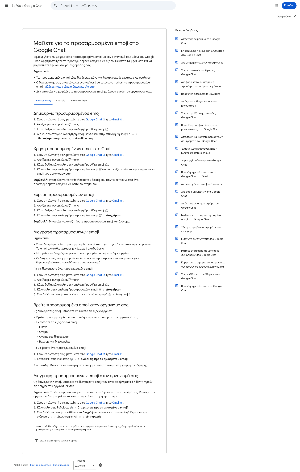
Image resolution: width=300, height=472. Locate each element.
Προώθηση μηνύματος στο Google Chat (201, 288)
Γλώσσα (81, 461)
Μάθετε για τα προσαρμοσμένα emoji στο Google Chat (201, 217)
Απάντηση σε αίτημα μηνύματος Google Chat (200, 205)
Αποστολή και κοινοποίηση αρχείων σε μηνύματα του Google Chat (202, 139)
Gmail (115, 119)
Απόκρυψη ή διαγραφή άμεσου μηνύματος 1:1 (199, 103)
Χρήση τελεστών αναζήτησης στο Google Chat (200, 72)
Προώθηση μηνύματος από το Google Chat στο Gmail (198, 174)
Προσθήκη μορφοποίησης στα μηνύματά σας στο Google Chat (200, 127)
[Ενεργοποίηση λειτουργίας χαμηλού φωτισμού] (100, 465)
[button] (6, 5)
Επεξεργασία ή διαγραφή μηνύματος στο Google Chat (202, 53)
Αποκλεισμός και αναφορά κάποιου (202, 184)
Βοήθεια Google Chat (27, 6)
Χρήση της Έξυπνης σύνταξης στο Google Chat (201, 115)
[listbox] (84, 465)
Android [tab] (60, 100)
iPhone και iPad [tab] (78, 100)
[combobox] (118, 6)
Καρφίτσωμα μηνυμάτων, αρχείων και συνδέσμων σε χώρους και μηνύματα (203, 264)
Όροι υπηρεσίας (61, 465)
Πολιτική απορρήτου (40, 465)
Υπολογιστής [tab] (43, 100)
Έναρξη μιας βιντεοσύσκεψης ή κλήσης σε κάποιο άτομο (199, 150)
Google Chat (94, 119)
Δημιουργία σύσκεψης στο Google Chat (201, 162)
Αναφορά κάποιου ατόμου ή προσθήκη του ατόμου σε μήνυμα (201, 84)
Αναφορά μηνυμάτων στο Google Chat (200, 193)
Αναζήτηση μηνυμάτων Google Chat (202, 62)
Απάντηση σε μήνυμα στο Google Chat (200, 41)
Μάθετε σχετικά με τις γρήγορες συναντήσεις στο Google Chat (200, 252)
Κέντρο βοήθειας (186, 30)
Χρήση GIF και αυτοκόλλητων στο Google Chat (200, 276)
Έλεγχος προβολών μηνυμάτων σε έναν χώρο (201, 229)
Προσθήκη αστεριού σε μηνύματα (200, 93)
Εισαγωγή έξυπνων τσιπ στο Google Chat (202, 241)
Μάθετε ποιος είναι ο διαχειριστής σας (69, 86)
